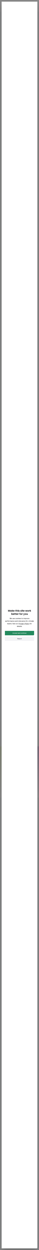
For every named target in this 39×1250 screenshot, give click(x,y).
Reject (19, 639)
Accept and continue (19, 633)
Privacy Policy (23, 624)
